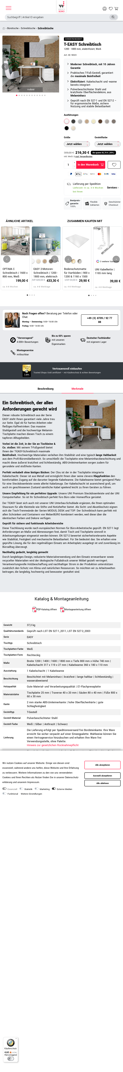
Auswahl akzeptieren (102, 775)
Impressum (33, 782)
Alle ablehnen (102, 783)
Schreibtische (28, 28)
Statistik (28, 789)
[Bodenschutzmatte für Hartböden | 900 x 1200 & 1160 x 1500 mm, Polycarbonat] (73, 261)
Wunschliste (114, 165)
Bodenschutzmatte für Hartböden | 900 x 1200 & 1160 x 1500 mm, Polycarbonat (77, 272)
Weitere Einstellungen (31, 794)
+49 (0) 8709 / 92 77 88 (99, 320)
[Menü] (16, 1039)
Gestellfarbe (101, 137)
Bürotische (13, 28)
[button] (16, 95)
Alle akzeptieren (102, 765)
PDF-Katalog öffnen (47, 609)
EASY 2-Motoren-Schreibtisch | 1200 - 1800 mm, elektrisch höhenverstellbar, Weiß (45, 272)
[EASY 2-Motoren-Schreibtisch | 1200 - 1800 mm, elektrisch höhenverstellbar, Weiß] (32, 261)
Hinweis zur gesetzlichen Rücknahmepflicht (53, 745)
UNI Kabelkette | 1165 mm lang (105, 271)
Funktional (13, 794)
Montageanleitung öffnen (78, 609)
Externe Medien (64, 789)
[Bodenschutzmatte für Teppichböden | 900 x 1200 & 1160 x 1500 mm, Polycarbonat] (80, 261)
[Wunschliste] (111, 8)
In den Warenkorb (88, 164)
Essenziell (12, 789)
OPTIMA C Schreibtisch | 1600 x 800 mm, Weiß (15, 272)
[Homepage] (61, 6)
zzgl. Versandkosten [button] (83, 156)
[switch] (11, 1059)
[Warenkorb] (116, 8)
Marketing (45, 789)
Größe (67, 137)
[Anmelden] (105, 9)
